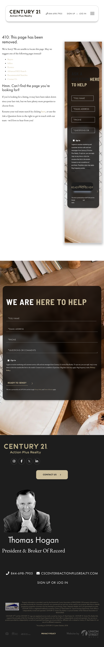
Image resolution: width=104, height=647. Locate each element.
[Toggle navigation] (92, 13)
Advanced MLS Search (16, 71)
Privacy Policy (78, 200)
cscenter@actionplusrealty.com (69, 573)
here (43, 111)
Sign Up (71, 13)
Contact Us (12, 79)
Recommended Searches (17, 75)
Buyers (10, 59)
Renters (10, 67)
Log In (82, 13)
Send (82, 186)
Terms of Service (89, 200)
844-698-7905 (55, 13)
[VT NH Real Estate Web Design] (83, 633)
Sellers (10, 63)
